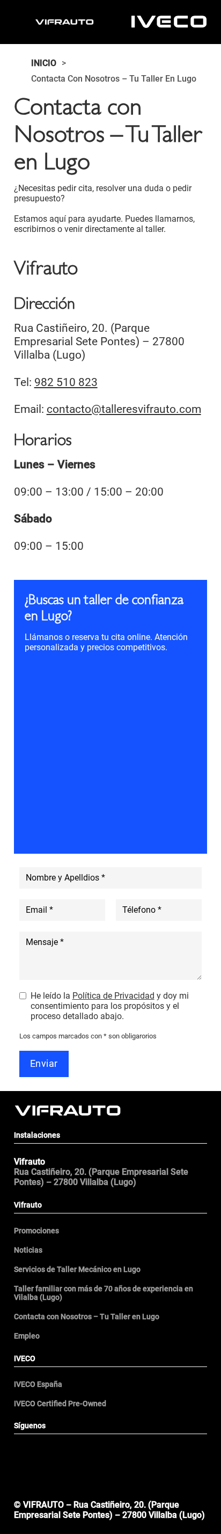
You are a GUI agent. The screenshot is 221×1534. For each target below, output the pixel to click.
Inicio (43, 63)
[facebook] (62, 1451)
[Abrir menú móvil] (110, 1486)
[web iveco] (169, 21)
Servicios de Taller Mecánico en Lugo (77, 1269)
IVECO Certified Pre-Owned (60, 1403)
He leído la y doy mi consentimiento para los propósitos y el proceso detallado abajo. (110, 1006)
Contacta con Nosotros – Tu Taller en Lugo (86, 1316)
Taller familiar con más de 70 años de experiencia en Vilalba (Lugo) (103, 1293)
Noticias (28, 1250)
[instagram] (158, 1451)
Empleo (27, 1336)
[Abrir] (24, 22)
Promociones (36, 1230)
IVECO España (38, 1384)
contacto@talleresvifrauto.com (124, 409)
